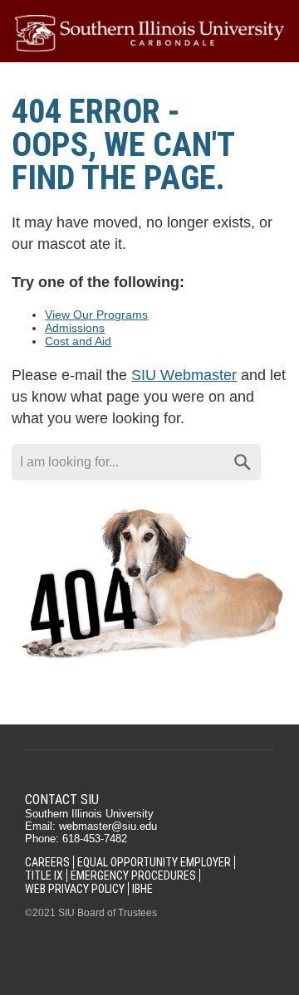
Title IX (44, 875)
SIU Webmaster (184, 375)
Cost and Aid (78, 341)
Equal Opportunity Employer (154, 862)
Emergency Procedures (133, 875)
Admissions (75, 327)
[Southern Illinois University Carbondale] (149, 33)
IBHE (142, 888)
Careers (47, 862)
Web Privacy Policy (75, 888)
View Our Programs (96, 314)
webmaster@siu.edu (108, 826)
